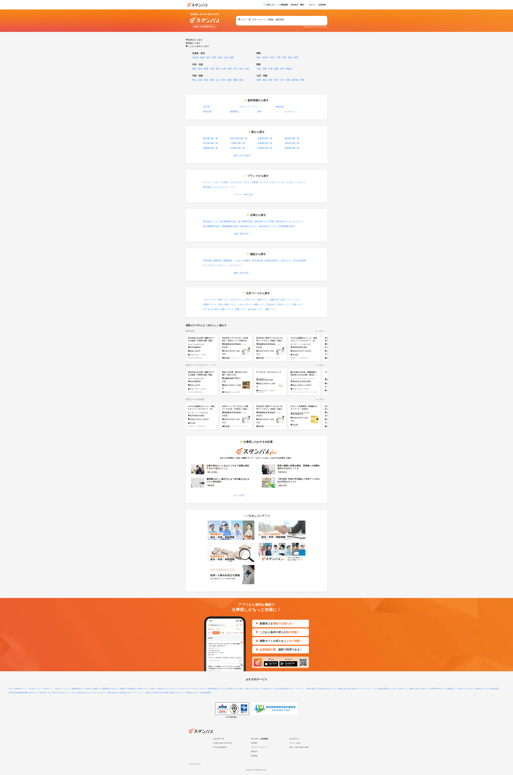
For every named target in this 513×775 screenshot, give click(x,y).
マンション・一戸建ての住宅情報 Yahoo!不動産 (152, 693)
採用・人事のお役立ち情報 (298, 747)
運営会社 (254, 751)
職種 (194, 43)
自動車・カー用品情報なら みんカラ (105, 689)
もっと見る (320, 331)
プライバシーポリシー (259, 747)
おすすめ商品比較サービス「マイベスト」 (290, 689)
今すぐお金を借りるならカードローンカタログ (89, 693)
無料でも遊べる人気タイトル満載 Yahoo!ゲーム (427, 689)
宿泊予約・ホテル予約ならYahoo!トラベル (55, 693)
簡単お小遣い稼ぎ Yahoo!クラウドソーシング (354, 689)
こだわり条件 (198, 46)
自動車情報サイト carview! (81, 689)
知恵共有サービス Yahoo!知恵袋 (486, 689)
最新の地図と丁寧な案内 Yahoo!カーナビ (321, 689)
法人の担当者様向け (220, 747)
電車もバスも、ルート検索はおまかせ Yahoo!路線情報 (190, 693)
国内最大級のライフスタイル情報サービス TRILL (225, 689)
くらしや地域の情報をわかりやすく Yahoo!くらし (390, 689)
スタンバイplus (294, 743)
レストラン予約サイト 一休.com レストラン (53, 689)
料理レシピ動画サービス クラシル (163, 689)
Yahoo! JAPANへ (195, 764)
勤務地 (195, 40)
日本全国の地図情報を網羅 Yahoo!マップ (23, 693)
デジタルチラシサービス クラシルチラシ (191, 689)
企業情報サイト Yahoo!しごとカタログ (460, 689)
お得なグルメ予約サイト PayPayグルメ (259, 689)
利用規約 (254, 743)
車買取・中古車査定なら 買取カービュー (134, 689)
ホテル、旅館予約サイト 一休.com (21, 689)
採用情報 (254, 756)
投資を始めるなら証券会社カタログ (120, 693)
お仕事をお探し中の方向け (222, 743)
